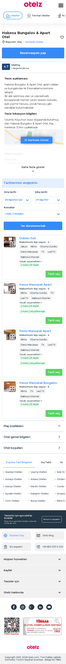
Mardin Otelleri (39, 486)
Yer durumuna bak (33, 225)
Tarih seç (54, 274)
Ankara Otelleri (39, 479)
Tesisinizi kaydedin (51, 519)
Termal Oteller (41, 15)
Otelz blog (48, 535)
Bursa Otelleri (38, 500)
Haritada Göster (38, 140)
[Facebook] (14, 607)
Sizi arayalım (16, 546)
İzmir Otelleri (12, 500)
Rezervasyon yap (33, 53)
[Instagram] (23, 607)
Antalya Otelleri (13, 479)
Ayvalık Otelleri (13, 493)
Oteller (15, 15)
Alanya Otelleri (13, 486)
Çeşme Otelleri (39, 472)
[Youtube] (49, 607)
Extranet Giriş (17, 535)
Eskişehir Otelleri (40, 493)
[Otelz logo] (33, 6)
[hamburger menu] (61, 5)
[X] (31, 607)
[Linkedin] (40, 607)
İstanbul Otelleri (13, 472)
